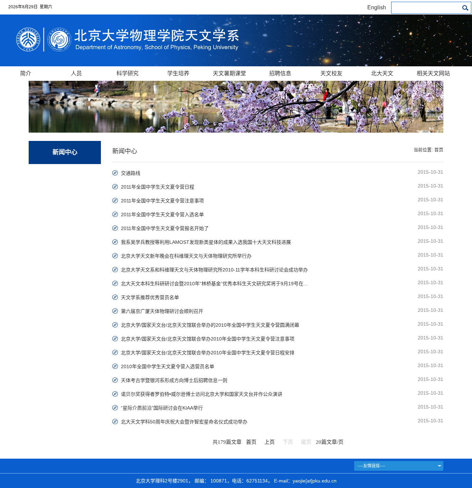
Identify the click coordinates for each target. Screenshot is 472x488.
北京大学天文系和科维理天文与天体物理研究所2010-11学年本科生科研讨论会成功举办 (214, 269)
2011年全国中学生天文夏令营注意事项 (162, 200)
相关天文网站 (433, 73)
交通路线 (130, 173)
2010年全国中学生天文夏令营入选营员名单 (167, 366)
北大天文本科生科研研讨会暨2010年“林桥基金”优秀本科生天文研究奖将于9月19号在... (214, 283)
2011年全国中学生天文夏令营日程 (157, 187)
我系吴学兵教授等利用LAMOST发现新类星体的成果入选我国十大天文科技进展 (206, 242)
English (376, 7)
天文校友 (331, 73)
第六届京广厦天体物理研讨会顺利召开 (162, 311)
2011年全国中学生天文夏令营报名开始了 (165, 228)
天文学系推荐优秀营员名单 (150, 297)
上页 (269, 442)
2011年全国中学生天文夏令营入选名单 (162, 214)
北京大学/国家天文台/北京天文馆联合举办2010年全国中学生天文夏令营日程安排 (207, 352)
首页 (438, 149)
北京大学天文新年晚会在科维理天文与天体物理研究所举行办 (186, 256)
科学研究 (127, 73)
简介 (25, 73)
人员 (76, 73)
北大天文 (382, 73)
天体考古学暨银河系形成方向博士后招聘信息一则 (174, 380)
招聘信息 (280, 73)
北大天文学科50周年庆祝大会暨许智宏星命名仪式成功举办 (184, 421)
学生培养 (178, 73)
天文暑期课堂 (229, 73)
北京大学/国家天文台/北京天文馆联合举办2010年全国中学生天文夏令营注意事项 (207, 339)
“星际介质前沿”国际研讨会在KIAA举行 (162, 408)
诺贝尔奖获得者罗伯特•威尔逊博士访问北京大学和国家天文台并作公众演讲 (201, 394)
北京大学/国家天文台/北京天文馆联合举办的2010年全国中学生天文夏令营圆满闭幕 (210, 325)
